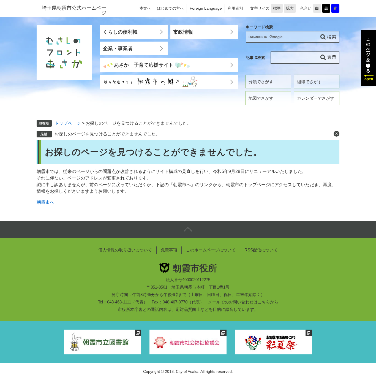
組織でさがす (309, 81)
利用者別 (235, 8)
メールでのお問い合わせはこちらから (243, 302)
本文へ (145, 8)
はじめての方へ (170, 8)
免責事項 (169, 250)
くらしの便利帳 (120, 32)
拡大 (290, 8)
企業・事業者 (118, 48)
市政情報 (183, 32)
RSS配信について (261, 250)
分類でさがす (261, 81)
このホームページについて (211, 250)
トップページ (68, 123)
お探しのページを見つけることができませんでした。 (107, 134)
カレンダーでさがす (315, 98)
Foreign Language (206, 8)
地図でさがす (261, 98)
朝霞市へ (45, 202)
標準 (277, 8)
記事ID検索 (255, 57)
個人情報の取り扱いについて (125, 250)
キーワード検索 (259, 27)
